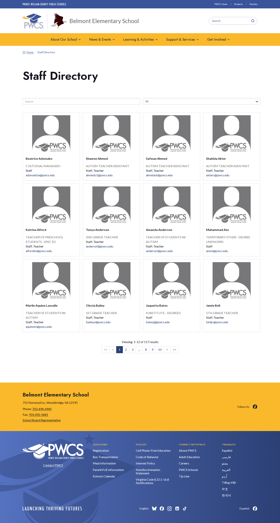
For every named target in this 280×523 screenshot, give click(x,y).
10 (160, 349)
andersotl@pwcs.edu (99, 246)
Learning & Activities (138, 39)
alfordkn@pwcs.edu (39, 251)
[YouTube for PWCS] (192, 508)
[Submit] (252, 21)
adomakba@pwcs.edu (40, 175)
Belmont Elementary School (104, 20)
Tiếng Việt (229, 482)
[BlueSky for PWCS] (154, 508)
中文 (225, 489)
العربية (226, 469)
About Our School (63, 39)
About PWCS (187, 450)
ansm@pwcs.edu (217, 251)
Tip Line (184, 476)
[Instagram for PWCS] (169, 508)
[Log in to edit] (52, 508)
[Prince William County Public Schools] (44, 4)
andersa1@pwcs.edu (159, 251)
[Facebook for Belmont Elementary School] (255, 407)
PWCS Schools (188, 469)
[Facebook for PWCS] (162, 508)
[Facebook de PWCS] (255, 508)
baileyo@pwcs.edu (98, 322)
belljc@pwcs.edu (217, 322)
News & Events (100, 39)
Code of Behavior (147, 457)
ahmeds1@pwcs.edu (99, 175)
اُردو (224, 476)
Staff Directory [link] (46, 52)
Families (253, 4)
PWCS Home (220, 4)
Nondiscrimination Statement (148, 471)
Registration (101, 450)
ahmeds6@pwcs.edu (159, 175)
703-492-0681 (38, 414)
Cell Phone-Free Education (153, 450)
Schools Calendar (104, 476)
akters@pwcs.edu (217, 175)
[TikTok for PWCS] (184, 508)
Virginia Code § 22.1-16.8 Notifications (152, 481)
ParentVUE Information (108, 469)
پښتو (225, 463)
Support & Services (180, 39)
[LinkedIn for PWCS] (177, 508)
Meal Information (104, 463)
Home (30, 52)
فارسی (226, 457)
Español (227, 450)
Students (238, 4)
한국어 (226, 495)
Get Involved (216, 39)
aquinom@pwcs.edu (39, 326)
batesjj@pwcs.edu (158, 322)
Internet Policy (145, 463)
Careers (184, 463)
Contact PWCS (53, 465)
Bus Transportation (105, 457)
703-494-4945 (42, 409)
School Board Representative (42, 420)
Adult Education (189, 457)
